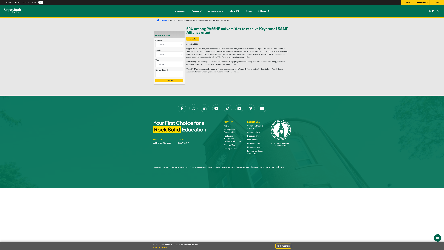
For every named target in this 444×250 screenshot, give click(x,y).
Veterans (25, 2)
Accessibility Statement (161, 167)
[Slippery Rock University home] (281, 130)
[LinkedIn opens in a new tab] (205, 108)
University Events (254, 143)
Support (275, 167)
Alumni (34, 2)
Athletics (264, 11)
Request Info (422, 2)
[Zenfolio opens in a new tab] (239, 108)
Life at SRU (234, 11)
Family (17, 2)
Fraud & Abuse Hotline (198, 167)
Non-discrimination (228, 167)
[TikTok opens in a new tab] (228, 108)
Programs (196, 11)
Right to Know (265, 167)
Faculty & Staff (230, 148)
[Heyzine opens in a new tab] (262, 108)
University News (254, 147)
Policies (255, 167)
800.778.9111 (183, 143)
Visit (408, 2)
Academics (180, 11)
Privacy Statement (160, 247)
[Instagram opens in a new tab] (193, 108)
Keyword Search (161, 70)
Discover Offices (254, 136)
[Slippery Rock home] (12, 11)
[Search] (437, 11)
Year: (157, 60)
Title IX (281, 167)
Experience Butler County (255, 152)
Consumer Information (180, 167)
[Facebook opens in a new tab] (182, 108)
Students (9, 2)
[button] (186, 11)
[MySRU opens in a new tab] (432, 11)
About (249, 11)
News (164, 20)
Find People (252, 140)
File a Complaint (214, 167)
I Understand (283, 246)
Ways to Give (229, 145)
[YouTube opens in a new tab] (216, 108)
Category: (159, 40)
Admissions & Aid (215, 11)
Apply (437, 2)
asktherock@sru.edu (162, 143)
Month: (158, 50)
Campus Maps (253, 132)
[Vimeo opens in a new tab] (251, 108)
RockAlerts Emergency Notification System (232, 138)
